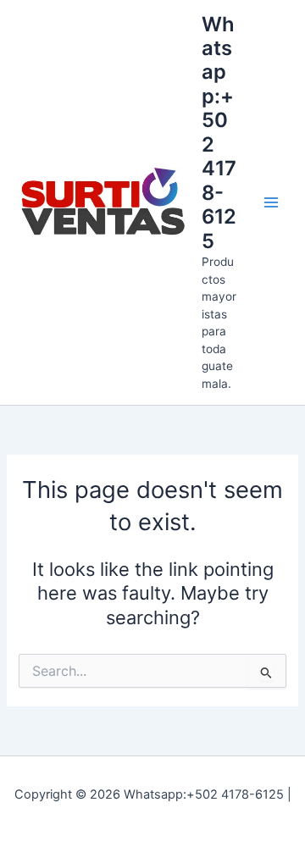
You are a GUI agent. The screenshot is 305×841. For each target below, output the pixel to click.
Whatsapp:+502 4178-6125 (219, 132)
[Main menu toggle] (271, 202)
